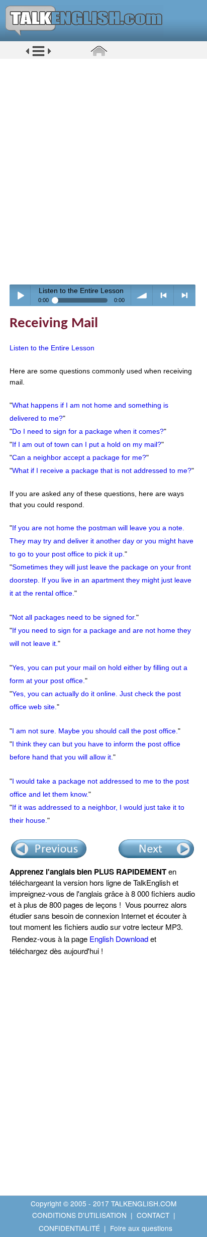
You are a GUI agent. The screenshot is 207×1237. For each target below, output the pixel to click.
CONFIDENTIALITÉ (69, 1228)
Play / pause (20, 295)
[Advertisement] (103, 171)
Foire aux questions (141, 1228)
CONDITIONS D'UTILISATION (79, 1215)
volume (142, 295)
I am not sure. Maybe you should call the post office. (95, 731)
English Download (118, 938)
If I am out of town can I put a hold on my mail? (86, 444)
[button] (38, 55)
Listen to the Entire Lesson (52, 348)
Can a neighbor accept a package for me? (79, 457)
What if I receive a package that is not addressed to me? (101, 470)
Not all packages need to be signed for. (74, 617)
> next (184, 295)
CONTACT (153, 1215)
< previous (163, 295)
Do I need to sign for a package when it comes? (88, 431)
